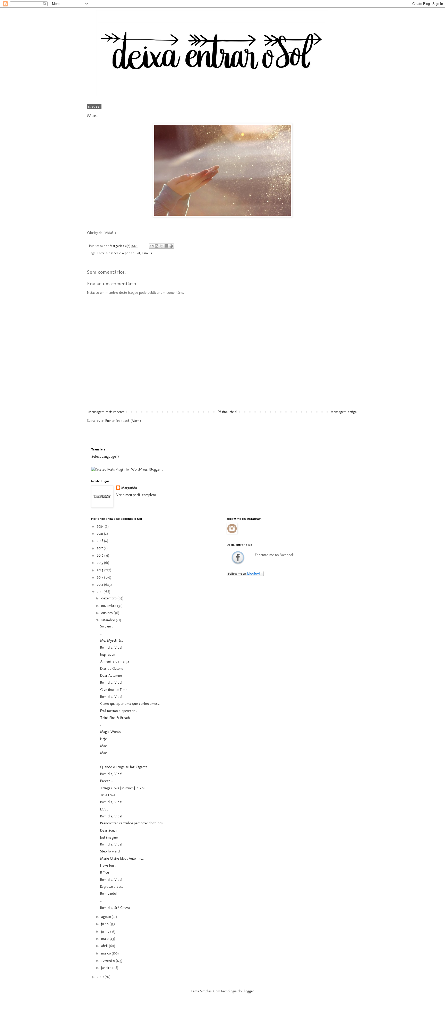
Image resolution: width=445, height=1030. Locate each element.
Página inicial (227, 412)
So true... (106, 626)
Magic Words (110, 732)
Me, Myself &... (112, 640)
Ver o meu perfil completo (136, 495)
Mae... (104, 746)
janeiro (106, 968)
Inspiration (107, 654)
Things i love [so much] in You (122, 788)
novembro (109, 606)
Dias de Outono (111, 668)
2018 (100, 541)
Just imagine (109, 837)
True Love (107, 795)
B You (104, 872)
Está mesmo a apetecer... (118, 711)
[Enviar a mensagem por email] (151, 246)
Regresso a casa (111, 886)
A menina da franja (114, 661)
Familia (147, 253)
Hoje (103, 739)
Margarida (129, 488)
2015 (100, 562)
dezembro (109, 598)
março (106, 953)
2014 (100, 570)
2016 (100, 555)
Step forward (110, 851)
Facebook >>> (238, 557)
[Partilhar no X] (161, 246)
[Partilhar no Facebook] (166, 246)
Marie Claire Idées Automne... (122, 858)
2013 (100, 577)
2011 (100, 592)
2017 (100, 548)
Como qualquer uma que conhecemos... (130, 703)
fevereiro (108, 960)
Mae (103, 753)
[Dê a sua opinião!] (156, 246)
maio (105, 938)
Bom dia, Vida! (111, 647)
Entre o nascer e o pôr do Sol (118, 253)
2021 (100, 533)
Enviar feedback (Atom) (123, 420)
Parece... (106, 781)
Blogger (248, 991)
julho (105, 924)
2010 (101, 977)
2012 (100, 584)
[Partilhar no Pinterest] (171, 246)
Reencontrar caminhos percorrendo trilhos (131, 823)
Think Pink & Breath (115, 718)
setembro (108, 620)
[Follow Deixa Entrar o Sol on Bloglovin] (245, 575)
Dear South (108, 830)
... (101, 633)
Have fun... (108, 865)
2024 (101, 526)
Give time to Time (113, 690)
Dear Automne (111, 675)
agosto (106, 917)
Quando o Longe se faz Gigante (123, 767)
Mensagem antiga (343, 412)
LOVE (104, 809)
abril (105, 946)
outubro (107, 613)
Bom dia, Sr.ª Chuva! (115, 908)
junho (105, 931)
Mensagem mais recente (106, 412)
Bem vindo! (108, 893)
